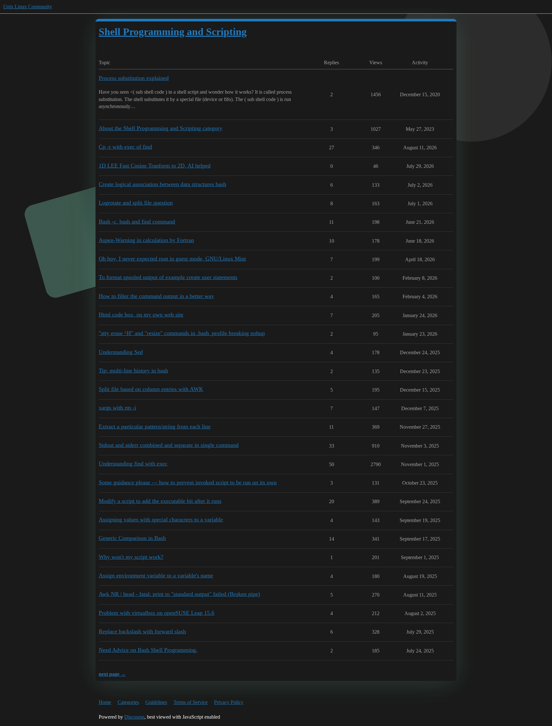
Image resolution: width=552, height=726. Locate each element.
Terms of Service (190, 702)
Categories (128, 702)
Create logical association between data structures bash (162, 184)
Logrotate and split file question (136, 202)
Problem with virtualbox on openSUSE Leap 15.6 (156, 613)
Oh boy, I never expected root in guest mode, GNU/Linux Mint (172, 258)
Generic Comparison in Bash (132, 538)
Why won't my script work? (131, 557)
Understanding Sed (121, 352)
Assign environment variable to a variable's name (156, 575)
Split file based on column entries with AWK (151, 389)
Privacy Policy (228, 702)
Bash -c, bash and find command (137, 221)
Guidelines (156, 702)
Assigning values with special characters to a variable (161, 519)
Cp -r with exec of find (125, 147)
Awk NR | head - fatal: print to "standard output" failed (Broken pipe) (179, 594)
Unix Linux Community (27, 6)
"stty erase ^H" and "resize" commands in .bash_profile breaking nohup (182, 333)
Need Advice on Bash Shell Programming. (148, 650)
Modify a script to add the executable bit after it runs (160, 501)
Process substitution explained (134, 78)
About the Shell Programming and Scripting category (160, 128)
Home (105, 702)
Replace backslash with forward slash (142, 631)
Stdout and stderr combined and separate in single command (169, 445)
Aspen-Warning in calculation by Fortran (146, 240)
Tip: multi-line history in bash (133, 370)
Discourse (134, 717)
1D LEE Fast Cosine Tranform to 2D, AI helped (155, 165)
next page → (112, 674)
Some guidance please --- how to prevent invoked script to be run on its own (188, 482)
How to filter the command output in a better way (156, 296)
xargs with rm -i (117, 407)
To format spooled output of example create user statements (168, 277)
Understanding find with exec (133, 463)
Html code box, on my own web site (141, 314)
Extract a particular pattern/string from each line (155, 426)
